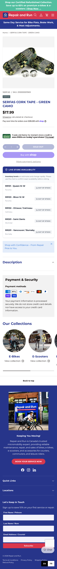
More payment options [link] (28, 161)
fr (51, 563)
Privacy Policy (26, 560)
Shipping (7, 117)
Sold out (38, 147)
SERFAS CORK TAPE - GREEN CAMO (25, 32)
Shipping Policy (41, 560)
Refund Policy (8, 562)
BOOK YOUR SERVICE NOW (28, 461)
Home (5, 32)
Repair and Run (15, 556)
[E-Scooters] (40, 340)
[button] (47, 15)
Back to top (28, 381)
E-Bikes (14, 356)
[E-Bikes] (14, 340)
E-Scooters (40, 356)
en (44, 563)
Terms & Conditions (10, 560)
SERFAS (6, 92)
